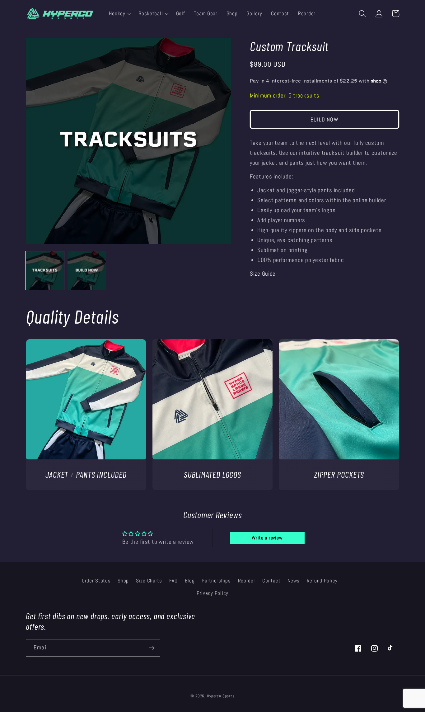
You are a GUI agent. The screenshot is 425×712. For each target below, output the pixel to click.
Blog (190, 580)
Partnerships (216, 580)
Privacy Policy (212, 593)
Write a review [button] (267, 537)
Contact (271, 580)
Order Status (96, 580)
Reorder (246, 580)
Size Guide (263, 274)
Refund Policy (322, 580)
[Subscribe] (151, 648)
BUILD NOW (325, 119)
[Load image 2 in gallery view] (86, 270)
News (293, 580)
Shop (123, 580)
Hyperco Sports (221, 696)
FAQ (173, 580)
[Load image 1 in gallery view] (45, 270)
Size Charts (149, 580)
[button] (119, 13)
